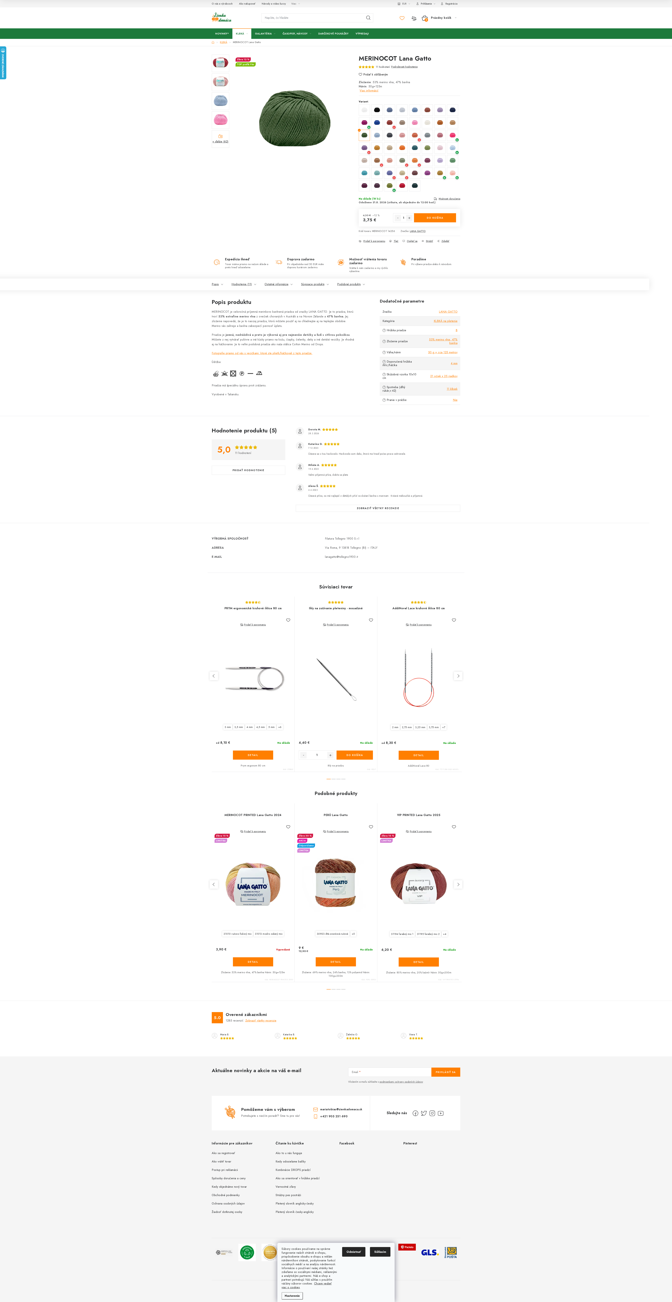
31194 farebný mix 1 (402, 934)
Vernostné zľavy (286, 1187)
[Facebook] (415, 1113)
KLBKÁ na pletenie (446, 321)
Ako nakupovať (247, 3)
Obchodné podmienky (226, 1195)
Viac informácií (369, 91)
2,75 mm (407, 727)
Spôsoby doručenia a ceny (229, 1178)
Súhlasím (380, 1252)
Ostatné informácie (276, 284)
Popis (215, 284)
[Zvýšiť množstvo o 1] (409, 218)
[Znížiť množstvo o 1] (398, 218)
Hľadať (368, 17)
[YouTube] (440, 1113)
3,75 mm (434, 727)
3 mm (228, 727)
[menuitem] (222, 33)
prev (214, 676)
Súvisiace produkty (313, 284)
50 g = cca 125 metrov (443, 352)
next (458, 676)
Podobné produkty (349, 284)
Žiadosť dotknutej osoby (227, 1212)
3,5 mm (238, 727)
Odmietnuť (353, 1252)
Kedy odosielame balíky (291, 1161)
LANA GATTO (418, 231)
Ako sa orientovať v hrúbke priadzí (298, 1178)
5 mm (271, 727)
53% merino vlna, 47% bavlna (443, 341)
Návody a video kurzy (274, 3)
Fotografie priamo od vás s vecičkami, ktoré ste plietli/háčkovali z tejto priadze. (262, 353)
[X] (424, 1113)
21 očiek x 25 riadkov (444, 376)
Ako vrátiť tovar (221, 1161)
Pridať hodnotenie (248, 470)
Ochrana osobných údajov (228, 1204)
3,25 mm (420, 727)
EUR (404, 3)
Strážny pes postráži (288, 1195)
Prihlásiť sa (446, 1072)
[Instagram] (432, 1113)
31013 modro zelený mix (268, 934)
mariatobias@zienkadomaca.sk (341, 1109)
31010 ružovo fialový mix (237, 934)
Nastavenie (292, 1296)
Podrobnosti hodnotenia (404, 66)
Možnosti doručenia (449, 198)
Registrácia (452, 3)
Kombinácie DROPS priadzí (293, 1170)
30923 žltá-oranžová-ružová (332, 934)
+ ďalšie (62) (220, 142)
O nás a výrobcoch (222, 3)
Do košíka (435, 218)
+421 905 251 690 (334, 1116)
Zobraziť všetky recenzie (378, 508)
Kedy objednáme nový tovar (229, 1187)
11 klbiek (452, 389)
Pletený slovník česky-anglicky (295, 1212)
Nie (455, 400)
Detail (253, 755)
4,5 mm (260, 727)
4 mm (454, 363)
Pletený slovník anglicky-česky (295, 1204)
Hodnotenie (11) (242, 284)
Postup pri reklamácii (225, 1170)
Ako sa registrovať (223, 1153)
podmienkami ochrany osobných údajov (401, 1082)
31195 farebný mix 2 (428, 934)
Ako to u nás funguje (289, 1153)
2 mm (395, 727)
